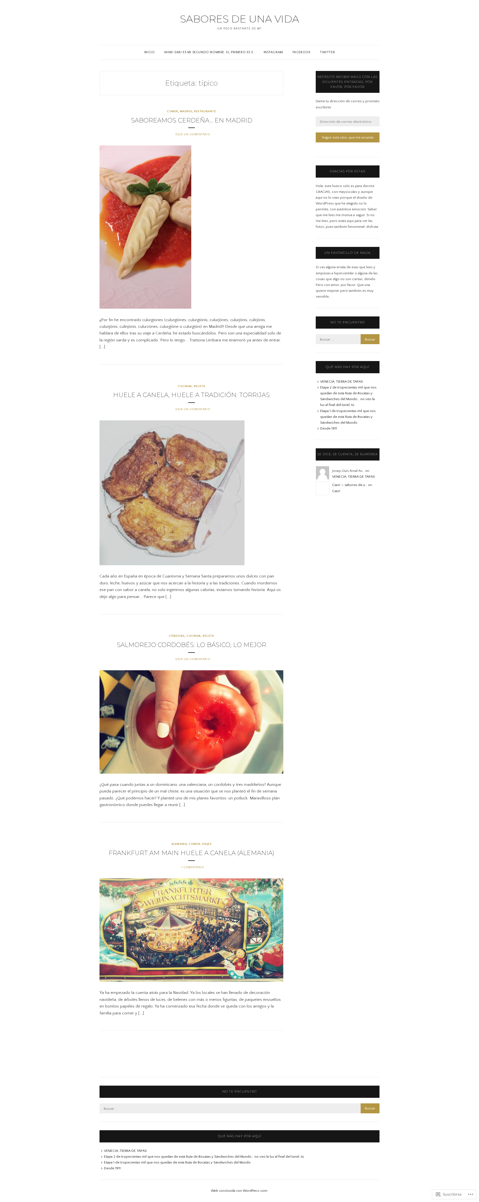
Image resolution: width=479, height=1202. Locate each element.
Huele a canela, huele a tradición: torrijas (191, 395)
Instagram (273, 52)
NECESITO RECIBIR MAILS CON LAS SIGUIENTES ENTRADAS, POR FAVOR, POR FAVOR (347, 82)
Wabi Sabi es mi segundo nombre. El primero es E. (209, 52)
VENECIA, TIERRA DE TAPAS (341, 381)
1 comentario (193, 867)
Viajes (207, 844)
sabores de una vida (239, 19)
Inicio (149, 52)
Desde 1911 (328, 428)
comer (172, 111)
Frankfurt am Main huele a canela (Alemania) (191, 853)
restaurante (205, 111)
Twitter (327, 52)
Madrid (186, 111)
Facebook (301, 52)
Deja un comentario (192, 134)
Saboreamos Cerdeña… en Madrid (191, 120)
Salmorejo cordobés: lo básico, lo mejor (191, 645)
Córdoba (177, 636)
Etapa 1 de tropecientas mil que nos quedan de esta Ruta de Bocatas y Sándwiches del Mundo (348, 416)
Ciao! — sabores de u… (349, 485)
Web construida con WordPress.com (239, 1191)
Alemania (179, 844)
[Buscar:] (347, 339)
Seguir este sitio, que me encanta (347, 137)
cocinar (185, 386)
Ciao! (336, 491)
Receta (199, 386)
